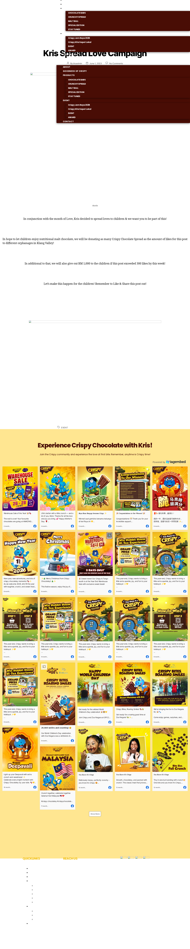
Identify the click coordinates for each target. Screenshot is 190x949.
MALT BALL (73, 21)
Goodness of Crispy (75, 71)
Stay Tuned (40, 902)
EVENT (71, 46)
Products (69, 8)
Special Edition (42, 898)
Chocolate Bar (42, 885)
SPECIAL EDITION (76, 25)
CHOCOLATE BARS (77, 12)
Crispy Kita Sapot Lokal (79, 42)
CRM (36, 915)
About (66, 67)
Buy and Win (41, 919)
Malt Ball (39, 893)
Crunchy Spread (43, 889)
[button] (123, 62)
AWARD (72, 117)
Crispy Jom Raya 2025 (79, 38)
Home (32, 868)
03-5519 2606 (75, 886)
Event (66, 33)
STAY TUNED (74, 29)
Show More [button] (95, 814)
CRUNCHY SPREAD (77, 17)
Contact (69, 54)
